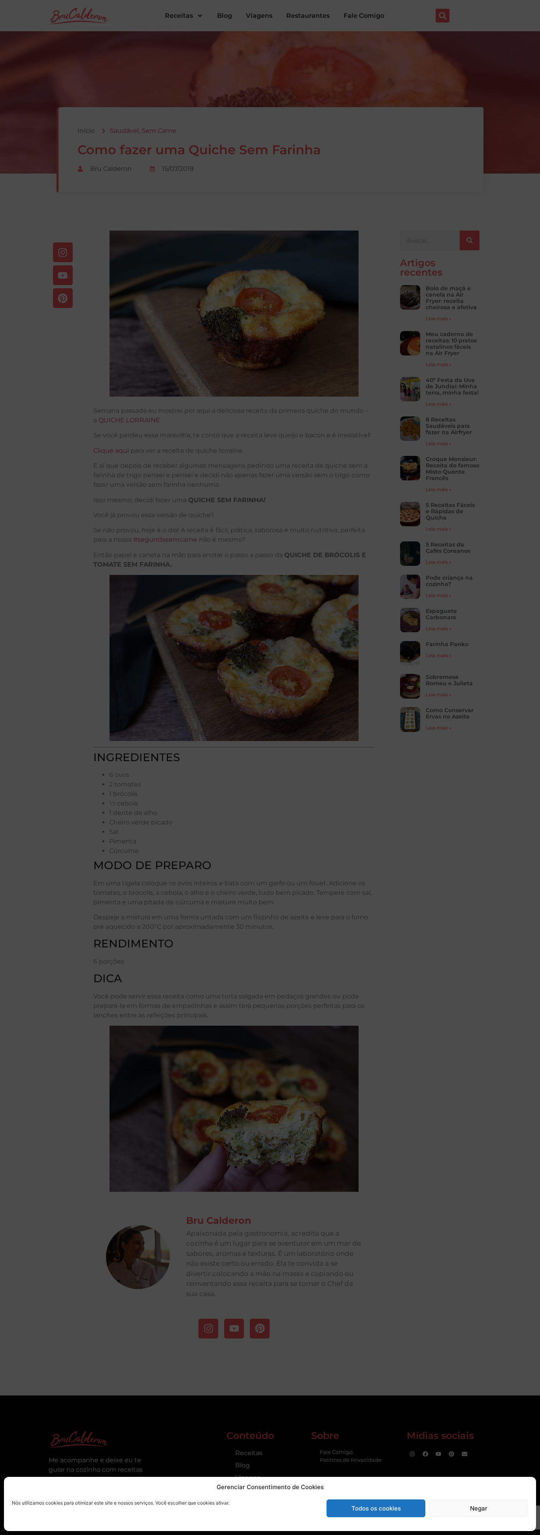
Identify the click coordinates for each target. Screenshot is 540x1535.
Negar (478, 1508)
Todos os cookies (376, 1508)
